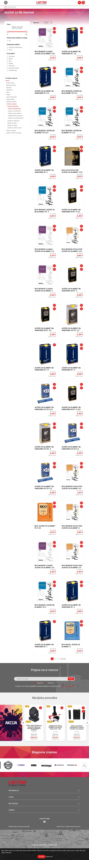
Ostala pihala (10, 99)
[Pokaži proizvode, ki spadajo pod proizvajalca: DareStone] (72, 765)
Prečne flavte (10, 83)
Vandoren (12, 56)
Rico (10, 61)
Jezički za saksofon (13, 120)
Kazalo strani (60, 826)
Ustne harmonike (11, 97)
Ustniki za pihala (11, 101)
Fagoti (8, 94)
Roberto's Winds (14, 68)
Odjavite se (51, 683)
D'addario (12, 65)
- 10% (48, 706)
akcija (28, 721)
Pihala (7, 80)
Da (10, 40)
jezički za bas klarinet (14, 113)
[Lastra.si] (19, 783)
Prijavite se (40, 683)
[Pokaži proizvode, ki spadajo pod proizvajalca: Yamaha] (8, 765)
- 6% (27, 706)
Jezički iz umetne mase (14, 127)
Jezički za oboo (12, 123)
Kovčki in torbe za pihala (13, 133)
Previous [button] (23, 722)
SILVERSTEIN (13, 70)
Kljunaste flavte (11, 85)
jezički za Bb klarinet (15, 47)
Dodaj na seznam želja (54, 28)
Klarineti (8, 87)
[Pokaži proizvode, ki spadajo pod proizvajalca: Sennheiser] (46, 765)
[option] (34, 723)
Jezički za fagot (12, 125)
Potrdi (41, 856)
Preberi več (49, 856)
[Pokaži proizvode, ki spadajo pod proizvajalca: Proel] (59, 765)
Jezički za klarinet (12, 106)
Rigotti (11, 63)
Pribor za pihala (11, 130)
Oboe (8, 92)
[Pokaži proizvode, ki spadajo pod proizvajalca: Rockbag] (34, 765)
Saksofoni (9, 90)
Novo (10, 49)
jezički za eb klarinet (14, 111)
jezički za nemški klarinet (15, 118)
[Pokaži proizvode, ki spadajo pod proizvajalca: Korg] (21, 765)
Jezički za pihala (11, 104)
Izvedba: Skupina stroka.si (72, 826)
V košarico (54, 32)
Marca (11, 58)
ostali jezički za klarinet (15, 115)
